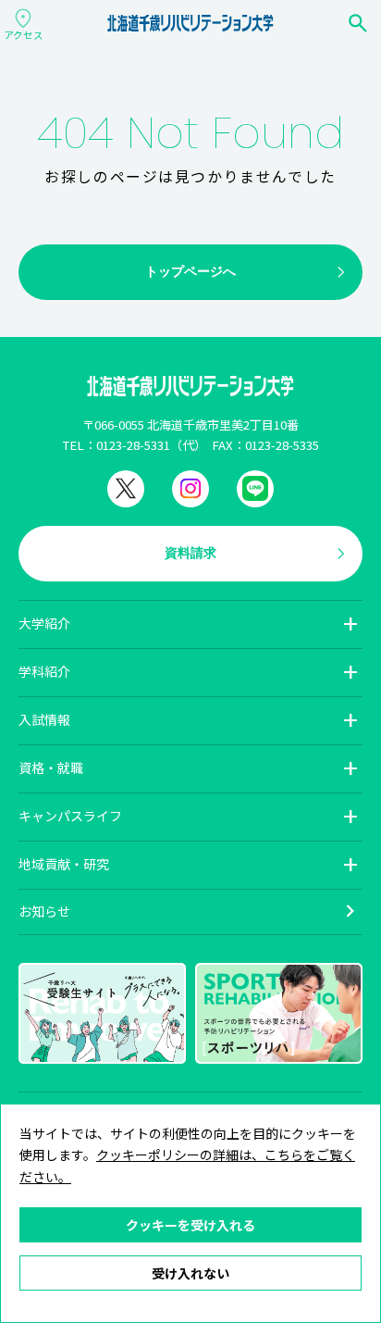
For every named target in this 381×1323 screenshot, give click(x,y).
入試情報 (44, 719)
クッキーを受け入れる (190, 1225)
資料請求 (190, 552)
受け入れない (190, 1273)
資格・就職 (50, 767)
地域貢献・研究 (63, 864)
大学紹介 (44, 623)
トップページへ (190, 271)
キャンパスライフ (70, 815)
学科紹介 (44, 671)
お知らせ (44, 911)
